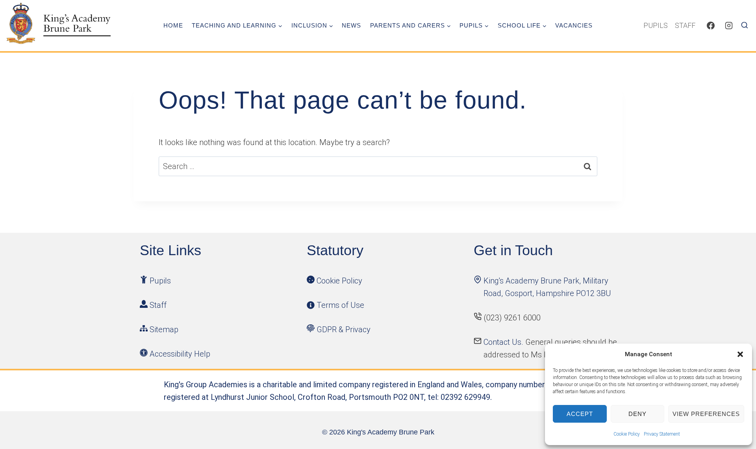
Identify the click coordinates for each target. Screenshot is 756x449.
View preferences (706, 413)
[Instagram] (729, 25)
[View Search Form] (747, 25)
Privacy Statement (662, 434)
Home (173, 25)
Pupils (655, 25)
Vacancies (574, 25)
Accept (580, 413)
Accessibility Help (180, 354)
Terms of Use (340, 305)
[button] (740, 354)
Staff (685, 25)
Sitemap (164, 329)
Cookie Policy (626, 434)
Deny (637, 413)
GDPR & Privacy (344, 329)
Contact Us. (504, 342)
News (351, 25)
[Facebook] (711, 25)
